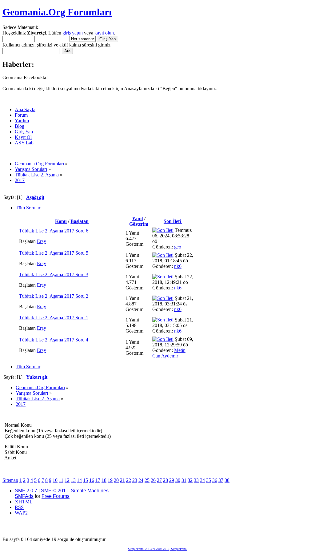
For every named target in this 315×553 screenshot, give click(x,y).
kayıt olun (104, 32)
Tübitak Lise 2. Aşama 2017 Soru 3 (53, 274)
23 (134, 480)
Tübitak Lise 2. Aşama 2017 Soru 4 (53, 339)
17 (97, 480)
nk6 (177, 266)
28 (165, 480)
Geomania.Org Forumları (57, 12)
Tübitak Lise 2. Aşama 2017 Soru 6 (53, 230)
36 (214, 480)
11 (61, 480)
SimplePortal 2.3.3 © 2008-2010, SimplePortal (157, 549)
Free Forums (56, 496)
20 (116, 480)
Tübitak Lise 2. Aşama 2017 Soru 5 (53, 253)
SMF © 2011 (54, 490)
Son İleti (173, 221)
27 (159, 480)
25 (147, 480)
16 (91, 480)
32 (190, 480)
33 (196, 480)
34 (202, 480)
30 (177, 480)
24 (140, 480)
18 (104, 480)
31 (183, 480)
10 (55, 480)
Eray (41, 241)
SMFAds (24, 496)
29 (171, 480)
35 (208, 480)
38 (227, 480)
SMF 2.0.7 (26, 490)
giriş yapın (72, 32)
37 (220, 480)
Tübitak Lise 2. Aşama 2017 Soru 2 (53, 296)
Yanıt (137, 218)
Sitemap (10, 480)
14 (79, 480)
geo (177, 246)
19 (110, 480)
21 (122, 480)
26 (153, 480)
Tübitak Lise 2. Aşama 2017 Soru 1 (53, 317)
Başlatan (79, 221)
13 (73, 480)
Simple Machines (90, 490)
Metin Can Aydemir (168, 353)
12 (67, 480)
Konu (61, 221)
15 (85, 480)
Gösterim (138, 224)
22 (128, 480)
